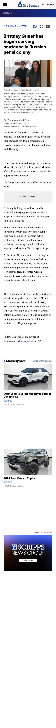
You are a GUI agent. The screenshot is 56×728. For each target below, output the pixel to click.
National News (15, 25)
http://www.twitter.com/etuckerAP (22, 341)
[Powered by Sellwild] (48, 532)
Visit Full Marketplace (42, 361)
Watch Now (47, 4)
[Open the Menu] (5, 4)
